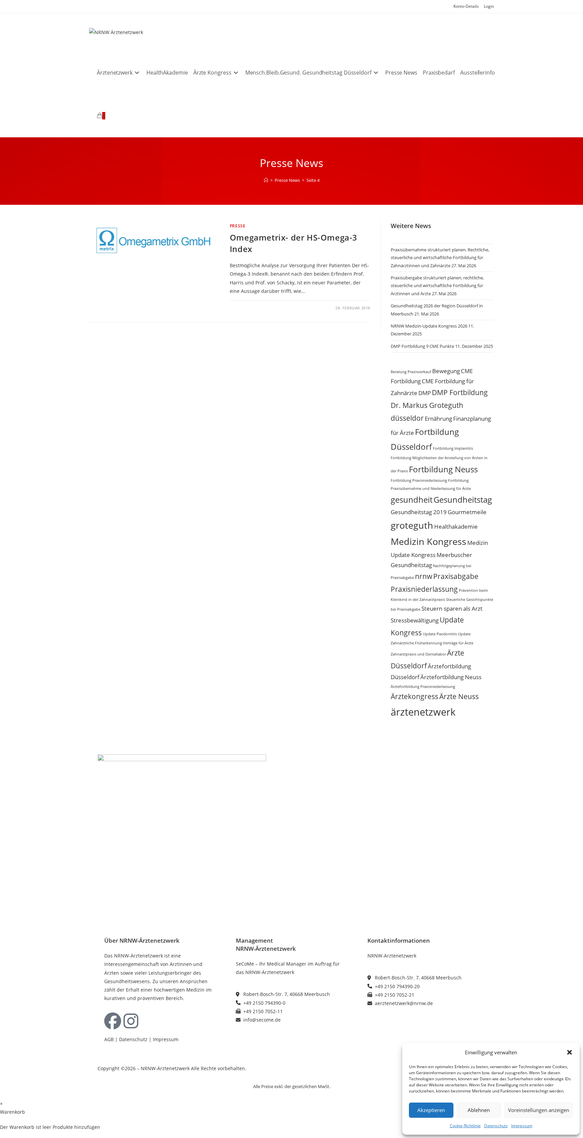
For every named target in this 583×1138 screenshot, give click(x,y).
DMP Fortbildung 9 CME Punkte (422, 346)
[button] (569, 1052)
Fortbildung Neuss (443, 469)
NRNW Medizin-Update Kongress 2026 (429, 326)
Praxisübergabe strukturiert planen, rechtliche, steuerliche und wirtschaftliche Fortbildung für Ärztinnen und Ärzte (437, 286)
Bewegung (446, 371)
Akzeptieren (431, 1110)
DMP (424, 393)
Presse (238, 226)
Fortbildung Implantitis (453, 448)
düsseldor (407, 418)
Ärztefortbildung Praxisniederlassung (423, 686)
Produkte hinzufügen (76, 1127)
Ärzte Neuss (459, 696)
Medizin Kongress (428, 541)
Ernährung (438, 418)
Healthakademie (456, 526)
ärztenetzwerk (423, 712)
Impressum (521, 1126)
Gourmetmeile (467, 512)
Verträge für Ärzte (458, 643)
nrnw (423, 576)
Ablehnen (479, 1110)
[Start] (266, 180)
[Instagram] (130, 1020)
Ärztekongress (414, 696)
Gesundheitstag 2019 (419, 512)
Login (489, 6)
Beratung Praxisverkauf (411, 371)
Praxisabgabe (455, 576)
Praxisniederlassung (424, 589)
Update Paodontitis (440, 634)
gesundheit (412, 499)
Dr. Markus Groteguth (427, 405)
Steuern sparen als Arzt (451, 608)
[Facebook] (112, 1020)
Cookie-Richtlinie (465, 1126)
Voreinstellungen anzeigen (538, 1110)
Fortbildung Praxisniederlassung (419, 480)
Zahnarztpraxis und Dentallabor (418, 654)
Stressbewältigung (415, 620)
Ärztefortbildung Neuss (450, 677)
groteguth (412, 525)
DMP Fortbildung (460, 392)
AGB (109, 1039)
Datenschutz (496, 1126)
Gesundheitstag (463, 499)
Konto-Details (466, 6)
